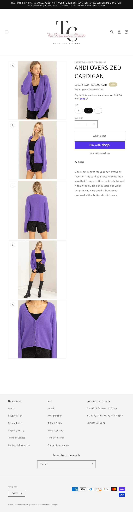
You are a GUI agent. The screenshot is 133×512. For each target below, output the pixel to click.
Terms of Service (16, 437)
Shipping (79, 89)
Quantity (79, 117)
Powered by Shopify (50, 504)
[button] (6, 32)
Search (11, 408)
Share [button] (81, 161)
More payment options (100, 153)
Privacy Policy (15, 415)
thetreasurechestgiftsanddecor (28, 504)
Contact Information (19, 445)
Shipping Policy (16, 430)
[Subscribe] (92, 464)
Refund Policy (15, 423)
